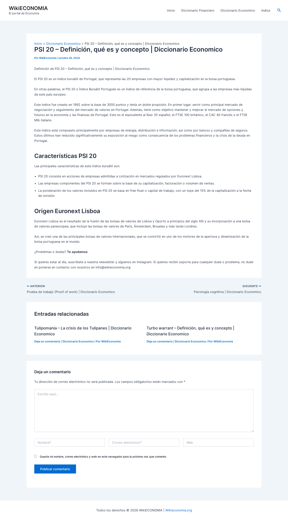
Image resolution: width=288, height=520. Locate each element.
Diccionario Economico (238, 10)
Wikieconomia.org (178, 510)
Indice (265, 10)
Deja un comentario (47, 341)
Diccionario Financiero (197, 10)
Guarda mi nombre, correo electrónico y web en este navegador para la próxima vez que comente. (103, 456)
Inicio (171, 10)
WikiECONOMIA (28, 8)
